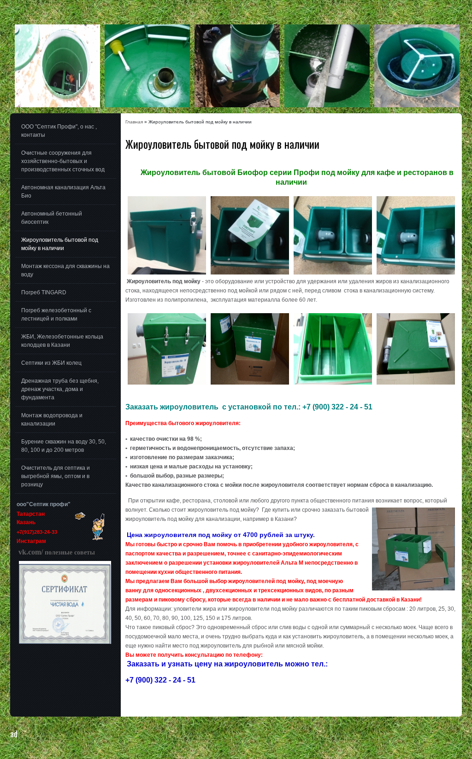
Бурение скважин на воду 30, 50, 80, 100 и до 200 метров (63, 445)
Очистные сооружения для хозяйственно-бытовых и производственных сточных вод (63, 161)
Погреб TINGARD (43, 292)
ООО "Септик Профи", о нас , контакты (59, 130)
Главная (134, 121)
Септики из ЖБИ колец (51, 363)
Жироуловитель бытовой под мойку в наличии (59, 244)
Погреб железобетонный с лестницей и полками (56, 314)
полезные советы (56, 552)
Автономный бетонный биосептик (51, 217)
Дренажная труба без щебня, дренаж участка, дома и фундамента (60, 389)
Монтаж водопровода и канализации (52, 419)
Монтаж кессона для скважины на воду (65, 270)
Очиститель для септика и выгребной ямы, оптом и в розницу (55, 476)
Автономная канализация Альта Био (63, 191)
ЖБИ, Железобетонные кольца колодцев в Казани (62, 340)
